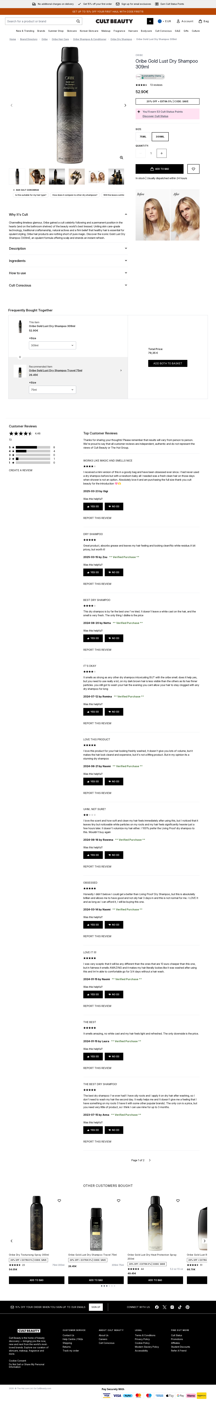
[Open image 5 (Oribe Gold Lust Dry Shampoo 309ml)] (97, 177)
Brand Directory (28, 39)
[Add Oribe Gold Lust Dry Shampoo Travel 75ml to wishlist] (118, 1200)
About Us (103, 1335)
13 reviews (156, 84)
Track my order (71, 1350)
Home (13, 39)
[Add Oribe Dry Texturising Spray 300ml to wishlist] (59, 1200)
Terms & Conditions (145, 1335)
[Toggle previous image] (11, 105)
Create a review (20, 470)
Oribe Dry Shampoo (121, 39)
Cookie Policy (142, 1343)
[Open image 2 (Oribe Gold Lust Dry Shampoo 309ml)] (37, 177)
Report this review (97, 518)
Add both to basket (167, 363)
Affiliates (175, 1343)
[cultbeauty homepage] (114, 21)
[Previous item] (11, 1240)
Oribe (45, 39)
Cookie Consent (17, 1360)
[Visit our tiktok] (180, 1307)
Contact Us (68, 1335)
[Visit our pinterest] (187, 1307)
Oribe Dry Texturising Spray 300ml (29, 1254)
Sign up (95, 1307)
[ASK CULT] (150, 21)
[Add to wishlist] (193, 169)
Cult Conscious (106, 1343)
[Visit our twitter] (164, 1307)
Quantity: (142, 145)
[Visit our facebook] (157, 1307)
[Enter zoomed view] (121, 157)
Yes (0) (94, 506)
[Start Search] (78, 21)
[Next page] (149, 1160)
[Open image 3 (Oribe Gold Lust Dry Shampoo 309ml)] (57, 177)
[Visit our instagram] (172, 1307)
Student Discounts (180, 1346)
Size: (139, 129)
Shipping (67, 1343)
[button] (168, 77)
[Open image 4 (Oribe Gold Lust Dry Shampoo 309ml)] (77, 177)
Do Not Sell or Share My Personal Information (26, 1365)
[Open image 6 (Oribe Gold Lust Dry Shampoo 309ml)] (116, 177)
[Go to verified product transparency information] (150, 76)
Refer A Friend (178, 1350)
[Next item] (204, 1240)
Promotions (177, 1339)
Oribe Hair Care (60, 39)
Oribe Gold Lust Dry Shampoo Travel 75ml (92, 1254)
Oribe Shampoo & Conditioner (89, 39)
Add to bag (36, 1280)
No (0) (115, 506)
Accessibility (141, 1350)
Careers (103, 1339)
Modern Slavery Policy (147, 1346)
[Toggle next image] (125, 105)
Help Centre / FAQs (73, 1339)
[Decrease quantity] (140, 153)
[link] (184, 21)
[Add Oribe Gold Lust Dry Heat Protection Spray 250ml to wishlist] (178, 1200)
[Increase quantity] (162, 153)
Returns (67, 1346)
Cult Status (176, 1335)
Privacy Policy (142, 1339)
